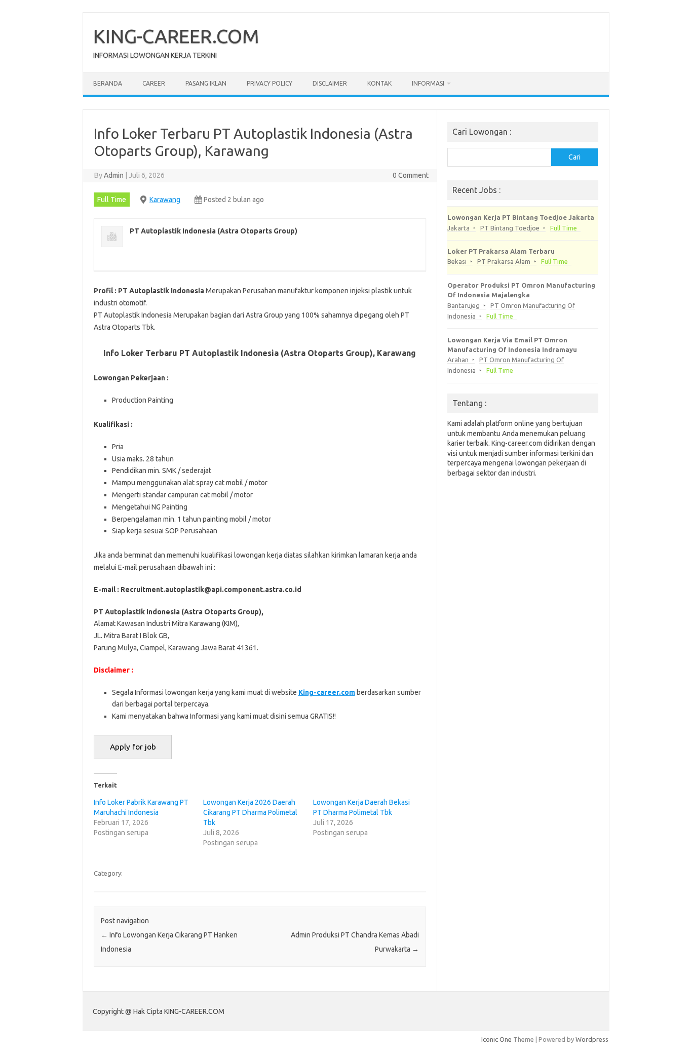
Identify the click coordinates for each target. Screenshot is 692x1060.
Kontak (379, 83)
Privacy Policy (269, 83)
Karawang (164, 199)
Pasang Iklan (205, 83)
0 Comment (411, 175)
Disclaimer (330, 83)
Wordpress (591, 1039)
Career (153, 83)
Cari (574, 157)
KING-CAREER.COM (176, 36)
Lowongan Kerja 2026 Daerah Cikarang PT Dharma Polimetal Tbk (250, 812)
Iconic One (496, 1039)
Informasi (428, 83)
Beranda (107, 83)
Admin (114, 175)
